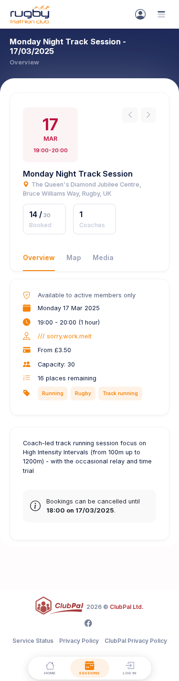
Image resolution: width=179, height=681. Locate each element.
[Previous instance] (129, 115)
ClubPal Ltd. (127, 606)
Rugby (83, 393)
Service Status (32, 640)
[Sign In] (140, 14)
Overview (39, 258)
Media (103, 258)
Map (73, 258)
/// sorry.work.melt (65, 336)
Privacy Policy (79, 640)
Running (52, 393)
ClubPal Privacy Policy (136, 640)
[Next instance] (148, 115)
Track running (120, 393)
